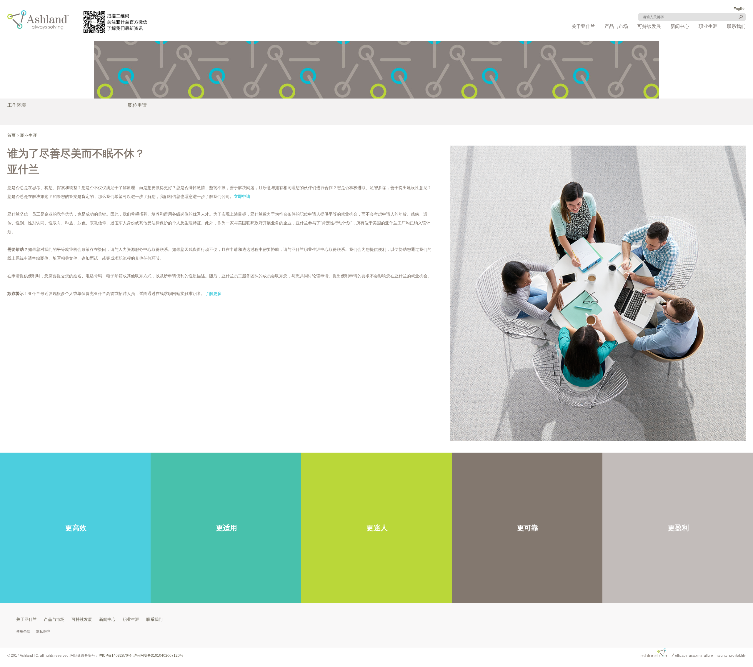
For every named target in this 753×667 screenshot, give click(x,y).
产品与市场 (616, 26)
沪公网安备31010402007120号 (158, 655)
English (740, 9)
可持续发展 (649, 26)
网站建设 (77, 655)
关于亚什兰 (583, 26)
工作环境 (16, 105)
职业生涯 (708, 26)
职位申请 (137, 105)
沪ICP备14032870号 (115, 655)
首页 (11, 135)
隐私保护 (43, 631)
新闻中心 (679, 26)
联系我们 (736, 26)
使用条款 (23, 631)
